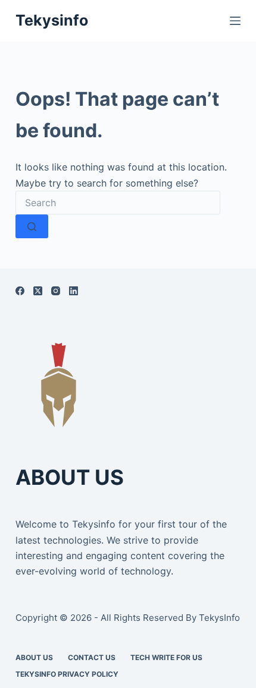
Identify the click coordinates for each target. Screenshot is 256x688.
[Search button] (31, 226)
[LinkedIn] (73, 290)
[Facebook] (19, 290)
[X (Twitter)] (37, 290)
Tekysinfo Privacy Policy (66, 674)
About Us (34, 657)
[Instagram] (55, 290)
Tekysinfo (51, 20)
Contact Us (91, 657)
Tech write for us (166, 657)
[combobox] (117, 202)
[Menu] (235, 20)
